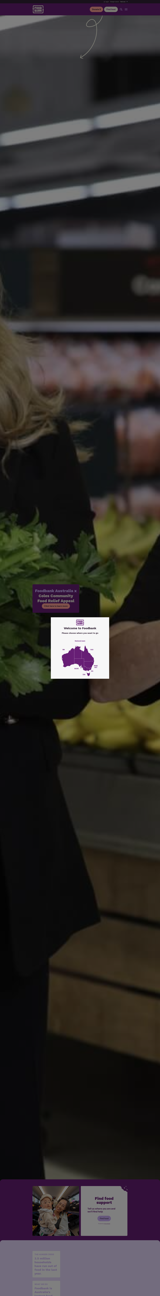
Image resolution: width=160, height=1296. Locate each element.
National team (80, 641)
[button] (88, 674)
